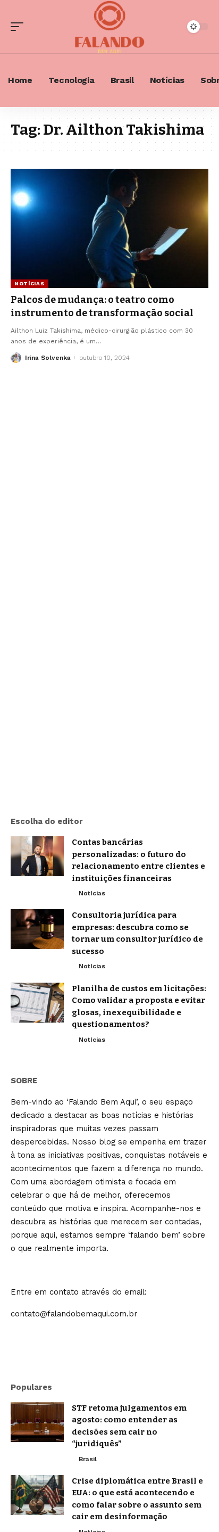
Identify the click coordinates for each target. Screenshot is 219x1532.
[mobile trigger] (20, 26)
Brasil (88, 1459)
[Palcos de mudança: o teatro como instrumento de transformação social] (109, 228)
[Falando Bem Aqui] (109, 26)
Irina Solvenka (48, 357)
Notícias (29, 283)
